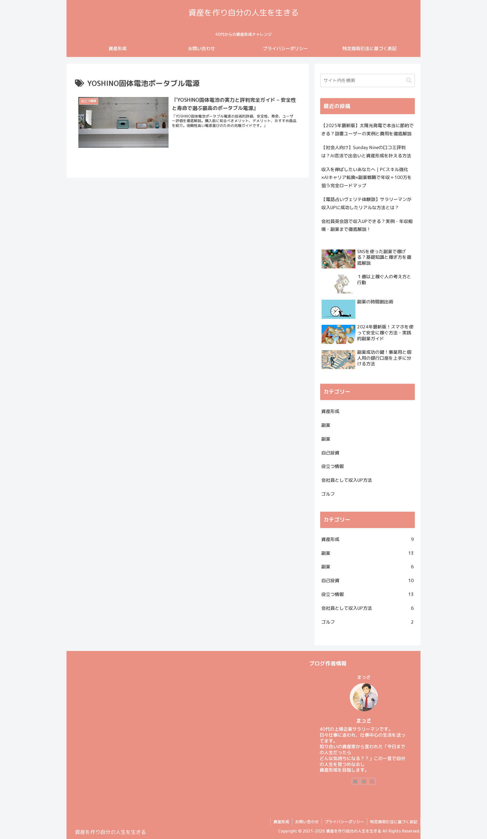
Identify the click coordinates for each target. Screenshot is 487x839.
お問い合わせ (307, 821)
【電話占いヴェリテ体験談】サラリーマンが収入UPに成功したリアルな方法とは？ (366, 203)
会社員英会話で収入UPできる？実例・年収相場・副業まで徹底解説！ (367, 225)
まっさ (363, 720)
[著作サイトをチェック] (355, 781)
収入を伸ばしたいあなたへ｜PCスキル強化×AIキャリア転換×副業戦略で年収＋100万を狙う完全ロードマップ (366, 177)
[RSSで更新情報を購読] (372, 781)
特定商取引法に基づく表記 (393, 821)
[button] (409, 80)
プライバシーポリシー (344, 821)
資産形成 (281, 821)
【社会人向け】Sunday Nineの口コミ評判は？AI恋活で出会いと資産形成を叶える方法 (366, 151)
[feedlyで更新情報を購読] (364, 781)
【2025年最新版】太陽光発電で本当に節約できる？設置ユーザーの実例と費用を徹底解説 (367, 129)
